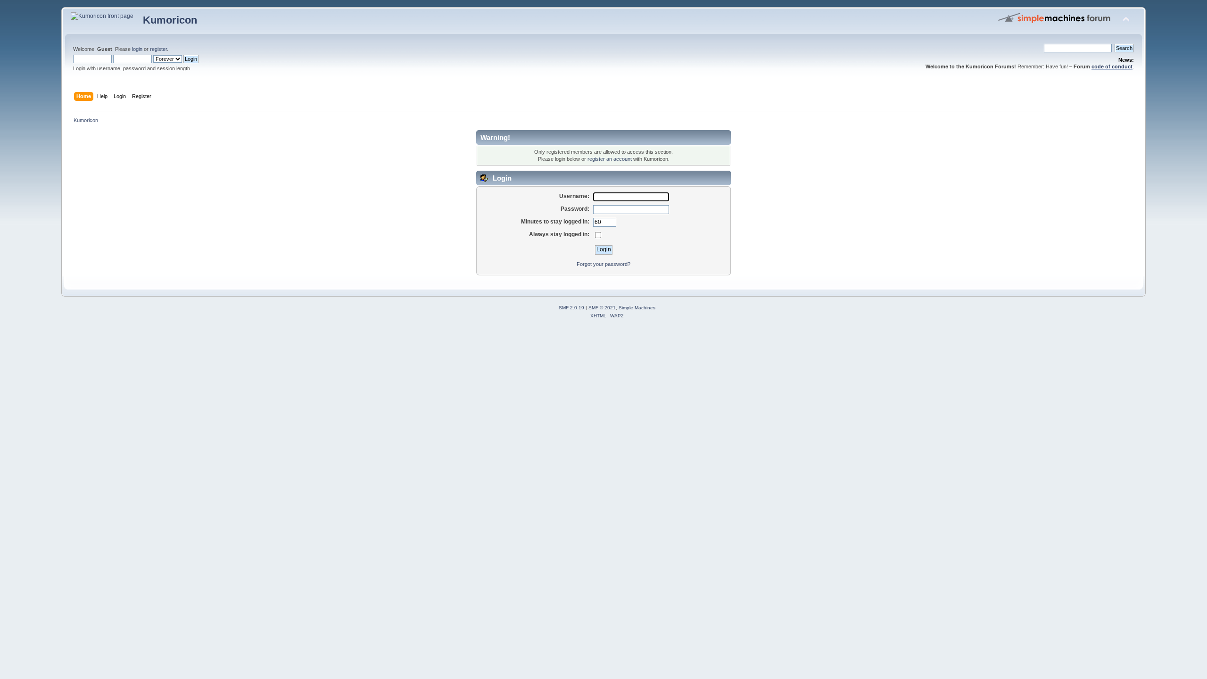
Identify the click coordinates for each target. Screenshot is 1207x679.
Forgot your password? (603, 264)
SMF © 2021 (602, 307)
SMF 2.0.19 (571, 307)
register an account (609, 159)
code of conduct (1112, 66)
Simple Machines (637, 307)
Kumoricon (170, 20)
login (137, 49)
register (158, 49)
